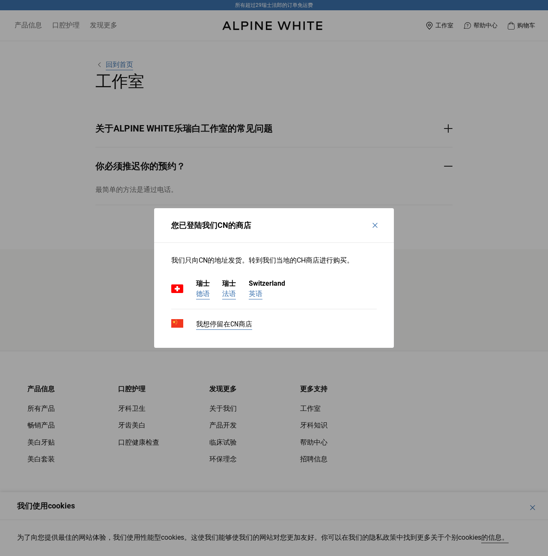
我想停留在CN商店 (224, 324)
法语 (229, 294)
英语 (255, 294)
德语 (203, 294)
